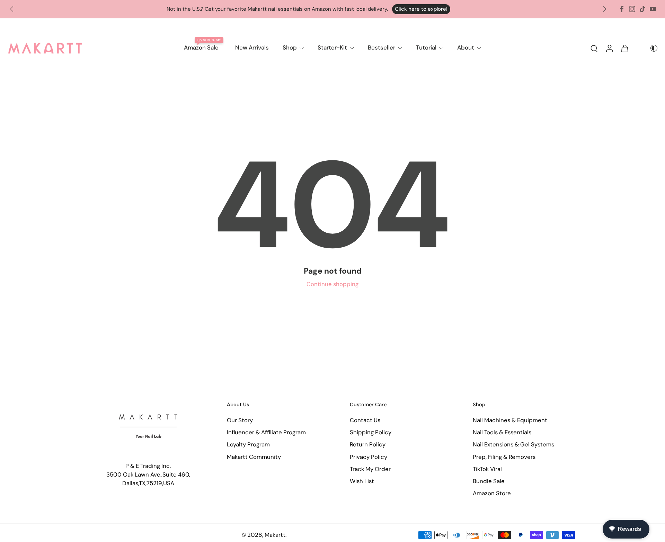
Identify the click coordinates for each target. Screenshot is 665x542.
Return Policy (367, 444)
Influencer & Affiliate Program (266, 432)
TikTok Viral (487, 469)
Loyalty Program (248, 444)
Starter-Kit (332, 47)
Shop (290, 47)
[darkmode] (649, 48)
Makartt (275, 535)
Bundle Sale (489, 481)
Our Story (240, 420)
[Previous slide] (12, 9)
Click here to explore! (421, 9)
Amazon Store (492, 493)
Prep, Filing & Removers (504, 457)
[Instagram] (632, 9)
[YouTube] (653, 9)
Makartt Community (254, 457)
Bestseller (381, 47)
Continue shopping (332, 284)
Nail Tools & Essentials (502, 432)
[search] (594, 48)
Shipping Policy (370, 432)
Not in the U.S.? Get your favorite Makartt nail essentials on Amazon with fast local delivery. (277, 9)
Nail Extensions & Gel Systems (513, 444)
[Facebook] (622, 9)
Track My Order (370, 469)
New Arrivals (252, 47)
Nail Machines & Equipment (510, 420)
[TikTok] (642, 9)
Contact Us (365, 420)
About (465, 47)
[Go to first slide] (604, 9)
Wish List (362, 481)
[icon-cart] (624, 48)
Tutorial (426, 47)
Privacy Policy (368, 457)
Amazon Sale (201, 47)
